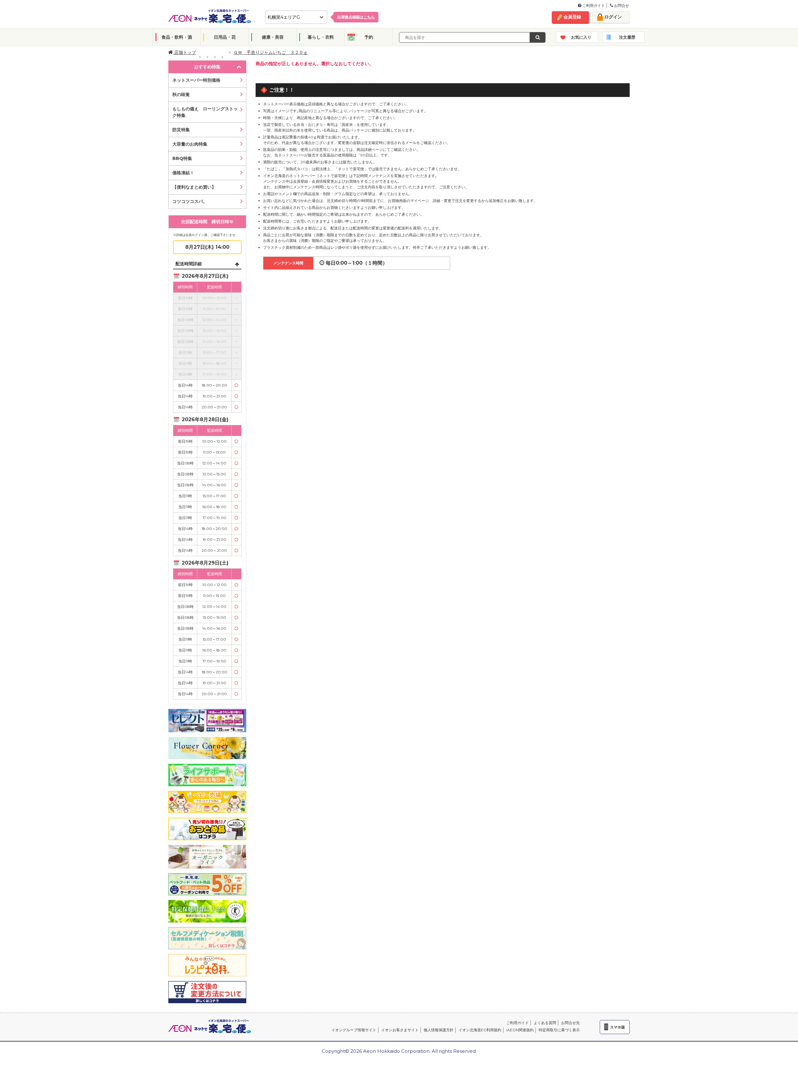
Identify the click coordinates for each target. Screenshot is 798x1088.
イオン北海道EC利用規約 (480, 1030)
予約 (368, 37)
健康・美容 (273, 37)
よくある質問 (545, 1022)
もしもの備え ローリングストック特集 (205, 112)
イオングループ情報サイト (353, 1030)
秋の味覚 (181, 94)
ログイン (613, 17)
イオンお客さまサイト (400, 1030)
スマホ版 (617, 1027)
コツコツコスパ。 (189, 201)
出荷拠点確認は (356, 17)
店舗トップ (184, 52)
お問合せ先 (570, 1022)
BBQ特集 (182, 158)
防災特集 (181, 129)
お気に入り (581, 37)
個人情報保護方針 (439, 1030)
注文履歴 (627, 37)
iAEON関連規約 (520, 1030)
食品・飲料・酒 (176, 37)
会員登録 (572, 17)
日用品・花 (225, 37)
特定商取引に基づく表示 (559, 1030)
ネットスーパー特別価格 (196, 80)
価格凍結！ (183, 173)
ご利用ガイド (593, 5)
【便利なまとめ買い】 (194, 187)
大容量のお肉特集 (189, 144)
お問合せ (621, 5)
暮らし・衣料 (321, 37)
